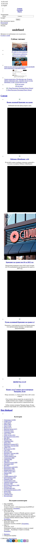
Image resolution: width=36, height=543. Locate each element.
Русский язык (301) (9, 488)
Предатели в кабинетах (19, 55)
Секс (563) (7, 450)
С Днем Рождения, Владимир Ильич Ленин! (19, 90)
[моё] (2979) (7, 423)
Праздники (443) (9, 464)
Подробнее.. (16, 508)
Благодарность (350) (10, 477)
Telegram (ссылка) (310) (10, 482)
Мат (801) (7, 438)
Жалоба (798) (8, 439)
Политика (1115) (8, 430)
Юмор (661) (7, 442)
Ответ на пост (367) (9, 471)
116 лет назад (19, 86)
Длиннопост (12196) (10, 420)
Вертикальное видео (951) (11, 436)
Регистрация (4, 22)
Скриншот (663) (8, 441)
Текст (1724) (7, 426)
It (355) (6, 474)
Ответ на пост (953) (9, 435)
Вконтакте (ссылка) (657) (11, 444)
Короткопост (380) (9, 468)
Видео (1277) (7, 427)
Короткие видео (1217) (10, 429)
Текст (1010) (7, 433)
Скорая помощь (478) (10, 456)
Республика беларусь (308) (11, 485)
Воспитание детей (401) (11, 467)
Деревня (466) (8, 459)
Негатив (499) (8, 452)
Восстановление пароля (7, 21)
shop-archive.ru (12, 538)
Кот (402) (6, 465)
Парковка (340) (8, 479)
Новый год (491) (8, 455)
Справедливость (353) (10, 476)
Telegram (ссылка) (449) (10, 462)
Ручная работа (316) (9, 480)
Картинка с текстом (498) (11, 453)
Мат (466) (7, 461)
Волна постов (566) (9, 449)
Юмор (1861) (7, 424)
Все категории (8, 496)
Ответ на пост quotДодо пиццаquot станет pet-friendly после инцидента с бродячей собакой (19, 67)
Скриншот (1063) (9, 432)
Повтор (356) (7, 473)
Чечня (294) (7, 491)
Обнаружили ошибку (10, 535)
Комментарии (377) (9, 470)
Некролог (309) (8, 483)
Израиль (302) (8, 487)
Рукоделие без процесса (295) (12, 490)
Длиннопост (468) (9, 458)
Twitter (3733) (8, 421)
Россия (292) (7, 493)
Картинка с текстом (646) (11, 445)
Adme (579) (7, 447)
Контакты (7, 534)
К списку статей (5, 35)
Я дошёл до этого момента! (19, 52)
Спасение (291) (8, 494)
